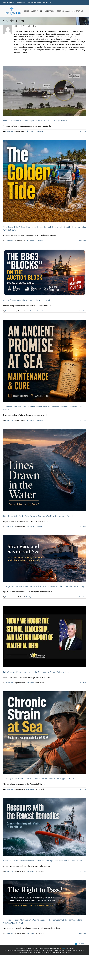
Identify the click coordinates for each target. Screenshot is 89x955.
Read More (82, 131)
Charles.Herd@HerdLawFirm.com (39, 2)
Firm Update (30, 131)
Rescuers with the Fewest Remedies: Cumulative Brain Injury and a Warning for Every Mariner (42, 861)
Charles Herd (9, 131)
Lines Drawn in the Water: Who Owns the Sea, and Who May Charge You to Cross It (38, 516)
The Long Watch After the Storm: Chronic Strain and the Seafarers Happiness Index (38, 778)
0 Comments (39, 131)
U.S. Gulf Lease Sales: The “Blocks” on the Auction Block (26, 300)
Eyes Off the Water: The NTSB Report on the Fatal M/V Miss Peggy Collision (35, 120)
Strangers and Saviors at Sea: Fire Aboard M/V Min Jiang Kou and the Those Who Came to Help (43, 586)
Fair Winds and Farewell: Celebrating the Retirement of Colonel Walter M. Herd (36, 672)
